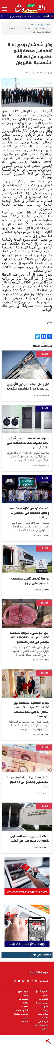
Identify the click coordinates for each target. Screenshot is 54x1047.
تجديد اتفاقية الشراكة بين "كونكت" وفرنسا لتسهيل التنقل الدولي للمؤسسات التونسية (31, 709)
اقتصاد (32, 24)
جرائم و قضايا (42, 1003)
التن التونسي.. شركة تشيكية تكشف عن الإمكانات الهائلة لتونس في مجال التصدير (29, 637)
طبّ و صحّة (43, 1014)
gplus (23, 981)
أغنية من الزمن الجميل (41, 1027)
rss (28, 981)
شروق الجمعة (21, 1010)
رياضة (45, 1010)
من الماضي (43, 1021)
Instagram (15, 981)
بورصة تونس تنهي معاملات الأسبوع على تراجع (30, 581)
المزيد (4, 9)
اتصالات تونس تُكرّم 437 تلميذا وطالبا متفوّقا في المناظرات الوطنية (28, 513)
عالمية (45, 1018)
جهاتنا (25, 1003)
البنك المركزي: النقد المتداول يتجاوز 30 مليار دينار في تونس (29, 838)
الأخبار (46, 16)
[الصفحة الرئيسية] (30, 6)
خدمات (25, 1006)
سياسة (25, 1021)
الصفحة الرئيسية (44, 24)
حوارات (45, 1006)
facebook (32, 981)
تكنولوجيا (43, 999)
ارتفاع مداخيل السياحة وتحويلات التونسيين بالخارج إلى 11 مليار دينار (27, 782)
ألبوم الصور (23, 991)
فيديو (25, 1018)
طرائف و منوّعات (21, 1014)
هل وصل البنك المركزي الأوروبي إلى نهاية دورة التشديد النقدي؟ (28, 386)
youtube (19, 981)
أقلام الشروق (42, 991)
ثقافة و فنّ (23, 999)
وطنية (25, 995)
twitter (36, 981)
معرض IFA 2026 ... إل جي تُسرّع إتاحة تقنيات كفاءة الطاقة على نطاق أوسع (28, 443)
